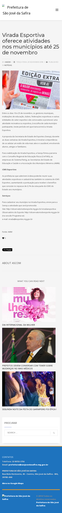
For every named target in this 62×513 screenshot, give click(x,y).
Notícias (8, 65)
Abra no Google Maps (13, 483)
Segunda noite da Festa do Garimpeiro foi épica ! (29, 409)
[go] (54, 433)
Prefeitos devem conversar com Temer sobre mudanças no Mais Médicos (27, 367)
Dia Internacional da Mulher (18, 324)
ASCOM (8, 62)
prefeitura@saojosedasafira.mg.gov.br (28, 464)
